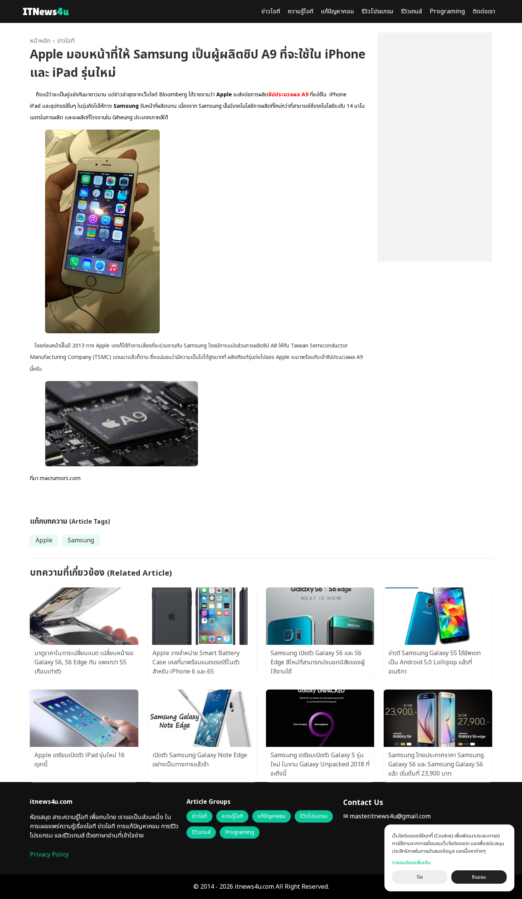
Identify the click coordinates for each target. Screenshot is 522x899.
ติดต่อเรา (484, 11)
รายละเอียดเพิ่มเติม (411, 863)
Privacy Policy (49, 854)
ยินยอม (479, 877)
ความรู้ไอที (300, 11)
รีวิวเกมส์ (411, 11)
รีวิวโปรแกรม (377, 11)
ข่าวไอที (270, 11)
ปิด (420, 877)
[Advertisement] (435, 147)
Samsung (81, 540)
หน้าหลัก (40, 40)
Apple (44, 540)
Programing (447, 11)
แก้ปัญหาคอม (337, 11)
